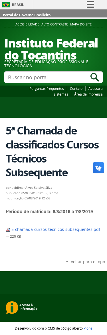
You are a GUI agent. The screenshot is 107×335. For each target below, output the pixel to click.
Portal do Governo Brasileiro (27, 15)
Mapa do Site (81, 24)
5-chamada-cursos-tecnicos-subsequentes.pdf (55, 229)
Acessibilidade (27, 24)
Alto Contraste (54, 24)
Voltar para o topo (88, 261)
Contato (76, 88)
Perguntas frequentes (46, 88)
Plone (88, 328)
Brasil (18, 4)
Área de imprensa (88, 94)
